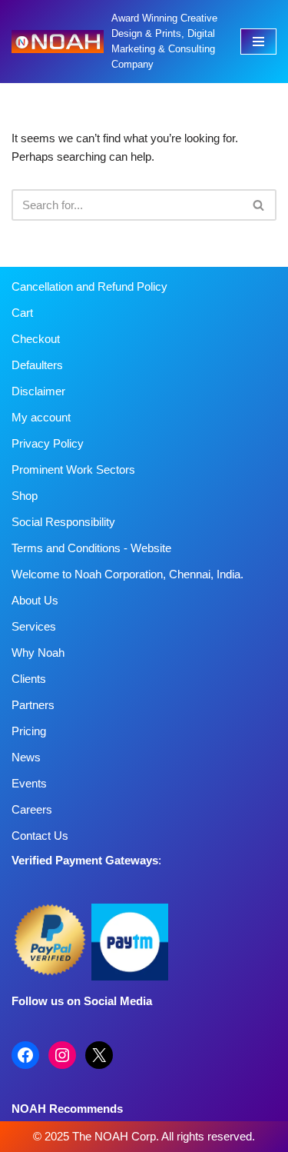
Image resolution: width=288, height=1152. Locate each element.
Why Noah (38, 652)
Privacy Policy (48, 443)
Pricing (29, 730)
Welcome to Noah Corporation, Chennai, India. (127, 574)
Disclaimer (38, 391)
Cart (22, 312)
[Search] (259, 205)
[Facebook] (25, 1055)
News (26, 757)
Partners (33, 704)
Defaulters (37, 364)
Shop (25, 495)
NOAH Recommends (67, 1108)
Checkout (36, 338)
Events (29, 783)
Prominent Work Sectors (73, 469)
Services (34, 626)
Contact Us (40, 835)
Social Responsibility (63, 521)
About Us (35, 600)
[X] (99, 1055)
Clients (29, 678)
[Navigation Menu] (258, 41)
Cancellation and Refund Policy (89, 286)
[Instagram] (62, 1055)
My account (41, 417)
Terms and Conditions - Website (91, 547)
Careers (32, 809)
